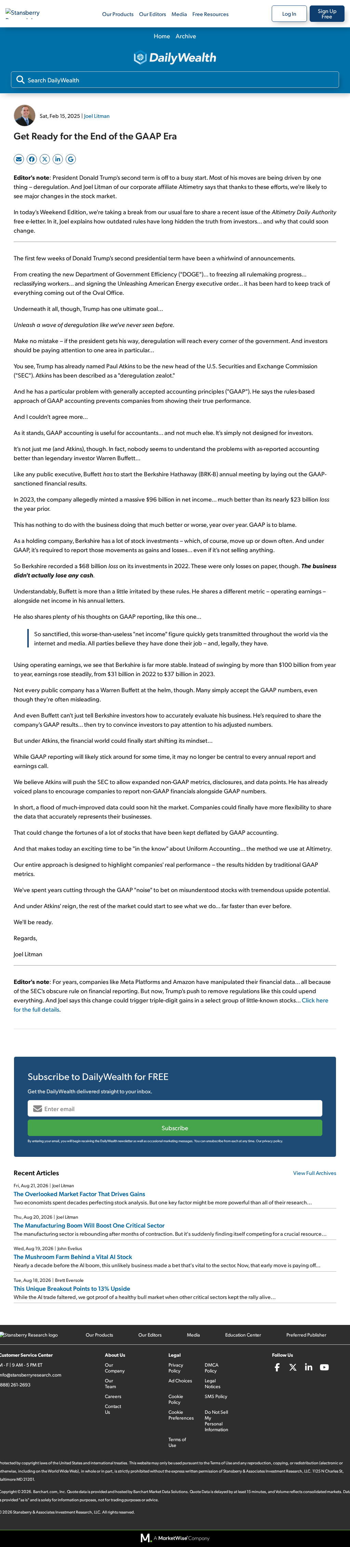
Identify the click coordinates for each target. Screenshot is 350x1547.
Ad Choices (180, 1380)
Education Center (243, 1335)
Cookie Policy (176, 1399)
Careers (113, 1396)
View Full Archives (314, 1172)
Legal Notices (212, 1383)
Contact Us (113, 1409)
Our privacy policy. (269, 1141)
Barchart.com (45, 1491)
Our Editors (152, 13)
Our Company (115, 1367)
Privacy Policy (176, 1367)
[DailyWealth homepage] (175, 58)
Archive (186, 36)
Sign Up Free (327, 13)
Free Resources (210, 13)
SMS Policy (216, 1396)
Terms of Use (177, 1442)
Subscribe (175, 1128)
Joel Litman (97, 115)
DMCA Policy (211, 1367)
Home (162, 36)
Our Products (118, 13)
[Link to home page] (28, 13)
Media (179, 13)
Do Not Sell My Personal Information (216, 1420)
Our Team (110, 1383)
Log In (289, 13)
